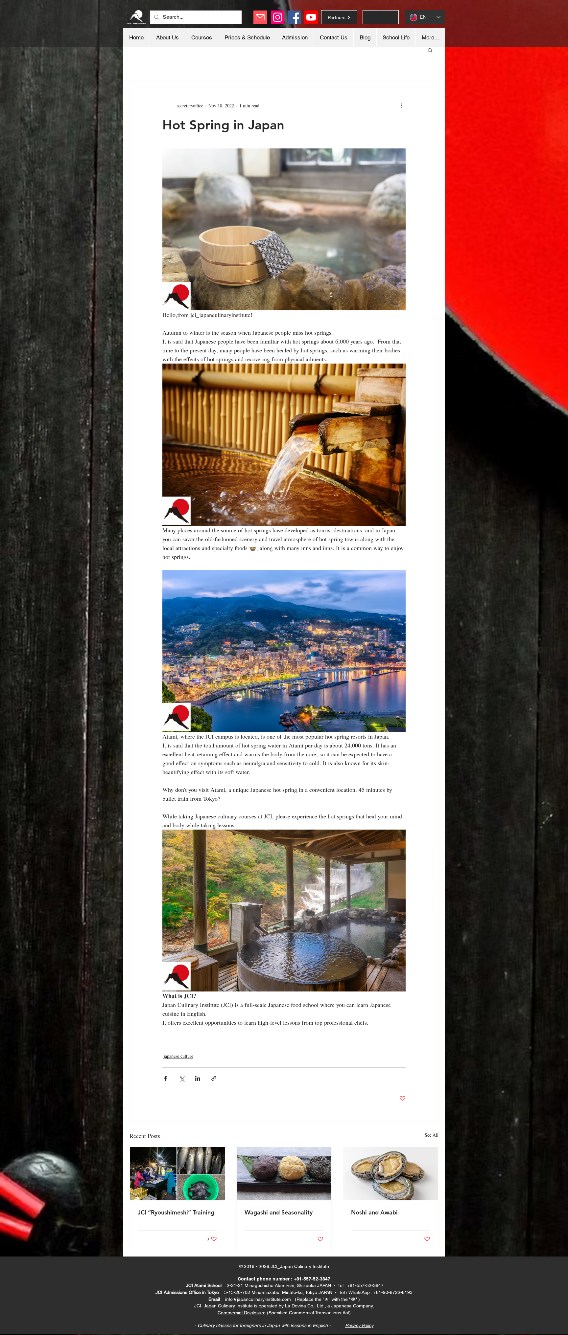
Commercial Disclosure (242, 1312)
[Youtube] (311, 17)
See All (431, 1135)
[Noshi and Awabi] (390, 1173)
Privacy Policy (359, 1325)
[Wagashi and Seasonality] (284, 1173)
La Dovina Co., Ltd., (305, 1305)
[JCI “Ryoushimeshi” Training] (177, 1173)
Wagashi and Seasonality (279, 1212)
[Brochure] (381, 17)
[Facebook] (294, 17)
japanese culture (178, 1056)
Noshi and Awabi (374, 1212)
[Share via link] (214, 1078)
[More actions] (402, 105)
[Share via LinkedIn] (198, 1078)
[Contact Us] (260, 17)
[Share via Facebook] (165, 1078)
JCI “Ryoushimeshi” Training (176, 1212)
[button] (430, 50)
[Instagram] (277, 17)
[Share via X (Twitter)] (181, 1078)
